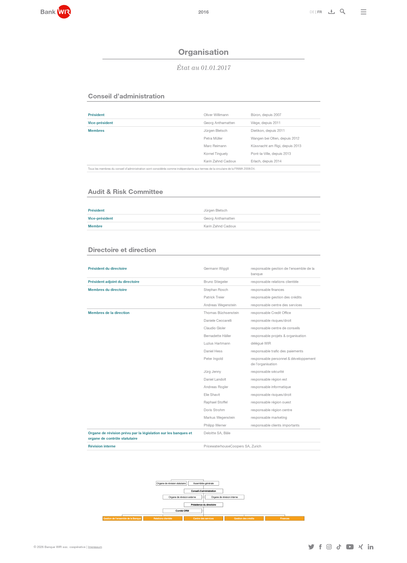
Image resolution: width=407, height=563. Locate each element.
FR (319, 12)
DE (312, 12)
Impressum (95, 547)
